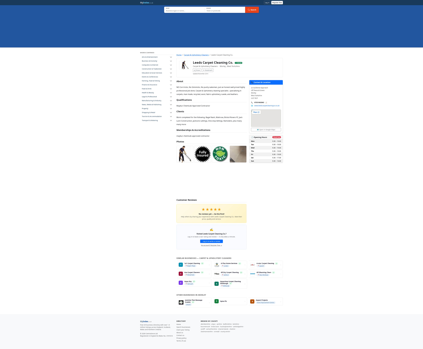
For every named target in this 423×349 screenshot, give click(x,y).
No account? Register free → (211, 245)
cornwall (216, 331)
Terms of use (181, 341)
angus (213, 324)
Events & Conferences (150, 77)
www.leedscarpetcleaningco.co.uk (266, 106)
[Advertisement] (211, 29)
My (146, 2)
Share (198, 70)
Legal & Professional (149, 97)
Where (208, 8)
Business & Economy (149, 61)
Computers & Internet (150, 65)
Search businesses (183, 327)
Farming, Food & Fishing (151, 81)
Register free (277, 3)
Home (179, 55)
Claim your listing (182, 330)
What (168, 8)
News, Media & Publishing (151, 105)
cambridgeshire (238, 327)
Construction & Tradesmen (152, 69)
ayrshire (219, 324)
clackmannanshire (207, 331)
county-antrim (225, 331)
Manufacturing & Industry (151, 101)
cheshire (232, 329)
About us (179, 333)
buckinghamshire (226, 327)
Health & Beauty (148, 93)
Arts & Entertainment (150, 57)
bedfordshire (227, 324)
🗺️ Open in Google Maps (266, 130)
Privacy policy (181, 338)
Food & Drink (146, 89)
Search (253, 10)
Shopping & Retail (148, 112)
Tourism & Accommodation (152, 116)
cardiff (203, 329)
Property (145, 109)
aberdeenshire (205, 324)
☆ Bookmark (207, 70)
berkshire (236, 324)
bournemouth (205, 327)
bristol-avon (215, 327)
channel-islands (223, 329)
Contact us (180, 335)
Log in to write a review (211, 241)
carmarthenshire (211, 329)
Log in (267, 3)
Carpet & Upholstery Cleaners (196, 55)
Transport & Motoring (150, 120)
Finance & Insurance (149, 85)
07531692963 (259, 102)
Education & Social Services (152, 73)
